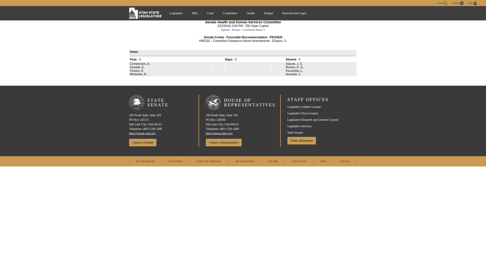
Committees (230, 13)
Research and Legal (294, 13)
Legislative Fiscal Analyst (302, 113)
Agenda (225, 29)
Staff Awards (295, 132)
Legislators (176, 13)
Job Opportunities (244, 161)
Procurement (175, 161)
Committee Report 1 (254, 29)
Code (210, 13)
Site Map (273, 161)
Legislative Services (299, 126)
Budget (268, 13)
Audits (251, 13)
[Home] (145, 13)
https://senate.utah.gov (142, 133)
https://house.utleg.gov (219, 133)
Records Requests (145, 161)
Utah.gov (345, 161)
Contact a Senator (142, 142)
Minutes (236, 29)
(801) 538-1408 (152, 128)
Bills (195, 13)
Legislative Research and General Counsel (312, 119)
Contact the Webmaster (208, 161)
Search (440, 3)
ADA (323, 161)
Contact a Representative (224, 142)
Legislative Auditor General (304, 106)
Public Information (301, 140)
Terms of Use (299, 161)
